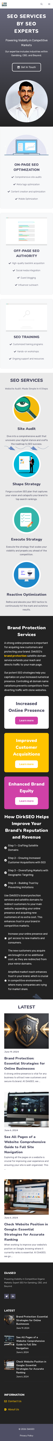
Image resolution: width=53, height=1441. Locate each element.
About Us (13, 1409)
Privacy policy (26, 1435)
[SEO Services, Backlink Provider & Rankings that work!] (4, 4)
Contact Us (14, 1401)
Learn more (26, 720)
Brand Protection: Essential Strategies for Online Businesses (24, 1063)
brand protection (15, 655)
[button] (41, 4)
